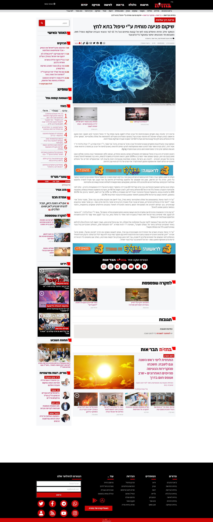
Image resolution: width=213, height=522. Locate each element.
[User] (41, 513)
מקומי (142, 11)
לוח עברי (69, 11)
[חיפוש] (42, 23)
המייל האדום (130, 493)
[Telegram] (63, 503)
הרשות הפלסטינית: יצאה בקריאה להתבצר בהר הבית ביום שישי (53, 141)
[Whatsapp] (75, 503)
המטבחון (152, 497)
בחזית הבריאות (170, 15)
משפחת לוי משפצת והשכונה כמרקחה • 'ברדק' (53, 134)
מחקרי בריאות (148, 15)
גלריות (153, 493)
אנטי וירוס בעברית (107, 490)
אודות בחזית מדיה (128, 504)
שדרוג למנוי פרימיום (128, 490)
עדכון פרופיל (130, 482)
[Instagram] (75, 513)
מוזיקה (97, 11)
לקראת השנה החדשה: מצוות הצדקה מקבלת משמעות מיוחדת (53, 147)
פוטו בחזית (119, 11)
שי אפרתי (148, 38)
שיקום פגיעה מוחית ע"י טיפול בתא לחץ (133, 26)
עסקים (134, 11)
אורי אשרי (154, 38)
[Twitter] (41, 503)
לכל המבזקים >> (45, 83)
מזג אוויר (79, 11)
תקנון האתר (130, 501)
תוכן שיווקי (152, 504)
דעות (111, 11)
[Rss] (52, 513)
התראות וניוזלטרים (128, 486)
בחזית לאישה (172, 497)
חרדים (156, 11)
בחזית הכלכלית (171, 493)
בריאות (159, 15)
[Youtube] (63, 513)
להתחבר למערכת (163, 333)
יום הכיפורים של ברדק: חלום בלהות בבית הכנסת (53, 160)
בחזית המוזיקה (171, 504)
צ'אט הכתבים (167, 11)
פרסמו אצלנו (130, 497)
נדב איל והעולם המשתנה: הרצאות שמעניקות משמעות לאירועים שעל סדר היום (53, 116)
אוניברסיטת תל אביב (163, 38)
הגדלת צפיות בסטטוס (106, 493)
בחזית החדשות (171, 486)
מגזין (128, 11)
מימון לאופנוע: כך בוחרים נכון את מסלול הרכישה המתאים (52, 128)
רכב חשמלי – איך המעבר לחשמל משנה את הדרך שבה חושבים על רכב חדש (52, 122)
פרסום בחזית (109, 482)
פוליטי (149, 11)
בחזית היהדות (172, 501)
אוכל (104, 11)
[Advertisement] (106, 444)
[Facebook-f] (52, 503)
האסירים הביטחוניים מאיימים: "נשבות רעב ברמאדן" (53, 166)
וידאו (154, 482)
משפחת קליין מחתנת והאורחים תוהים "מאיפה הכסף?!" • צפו (52, 153)
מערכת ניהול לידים (107, 486)
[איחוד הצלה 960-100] (123, 174)
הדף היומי (88, 11)
